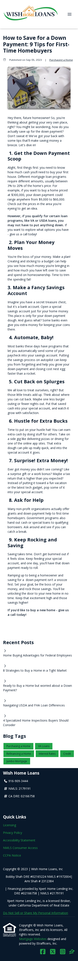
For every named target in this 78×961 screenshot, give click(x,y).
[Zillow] (72, 952)
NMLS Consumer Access (20, 848)
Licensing (9, 825)
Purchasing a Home (61, 59)
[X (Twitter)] (53, 952)
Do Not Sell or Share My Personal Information (35, 913)
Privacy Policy (12, 833)
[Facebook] (43, 952)
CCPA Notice (12, 855)
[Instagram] (63, 952)
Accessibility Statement (19, 840)
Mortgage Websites (33, 939)
